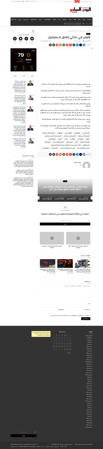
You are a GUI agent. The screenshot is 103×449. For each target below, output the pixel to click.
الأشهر (32, 76)
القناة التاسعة (51, 139)
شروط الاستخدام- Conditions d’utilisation (27, 446)
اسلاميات (54, 19)
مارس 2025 (89, 364)
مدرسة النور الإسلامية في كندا (67, 148)
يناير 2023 (89, 416)
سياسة (84, 19)
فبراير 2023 (89, 414)
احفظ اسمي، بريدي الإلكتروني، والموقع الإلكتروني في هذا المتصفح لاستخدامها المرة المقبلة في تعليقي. (69, 315)
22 (70, 346)
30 (67, 349)
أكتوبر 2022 (89, 422)
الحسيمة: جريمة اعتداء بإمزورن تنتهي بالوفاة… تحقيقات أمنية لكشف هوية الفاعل (65, 270)
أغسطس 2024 (88, 374)
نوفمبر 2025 (89, 355)
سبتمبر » (68, 352)
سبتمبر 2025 (89, 359)
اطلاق (87, 139)
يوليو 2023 (89, 403)
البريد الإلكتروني (87, 309)
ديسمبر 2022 (89, 418)
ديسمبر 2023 (89, 392)
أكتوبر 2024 (89, 370)
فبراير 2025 (89, 366)
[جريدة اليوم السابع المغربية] (79, 10)
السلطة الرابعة (47, 19)
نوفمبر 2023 (89, 394)
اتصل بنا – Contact (49, 446)
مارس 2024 (89, 385)
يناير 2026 (89, 350)
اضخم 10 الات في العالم (48, 133)
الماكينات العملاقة (84, 142)
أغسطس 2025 (88, 361)
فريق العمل (56, 446)
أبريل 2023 (89, 409)
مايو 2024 (89, 381)
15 (70, 343)
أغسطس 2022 (88, 427)
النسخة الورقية (33, 19)
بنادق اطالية (69, 142)
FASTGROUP (54, 444)
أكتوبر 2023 (89, 396)
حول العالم (47, 142)
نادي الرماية (54, 148)
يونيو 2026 (89, 340)
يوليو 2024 (89, 377)
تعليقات (15, 76)
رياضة (59, 19)
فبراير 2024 (89, 387)
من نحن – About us (41, 446)
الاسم (88, 303)
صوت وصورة (26, 19)
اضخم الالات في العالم (83, 136)
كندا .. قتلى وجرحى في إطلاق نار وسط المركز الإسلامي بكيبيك (65, 145)
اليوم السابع (86, 41)
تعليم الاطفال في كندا (58, 142)
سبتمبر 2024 (89, 372)
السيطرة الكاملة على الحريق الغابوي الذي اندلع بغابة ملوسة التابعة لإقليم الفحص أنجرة (47, 270)
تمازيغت (40, 19)
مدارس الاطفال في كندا (82, 148)
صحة (70, 19)
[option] (65, 188)
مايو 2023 (89, 407)
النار (76, 142)
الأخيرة (23, 76)
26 (59, 346)
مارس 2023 (89, 411)
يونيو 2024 (89, 379)
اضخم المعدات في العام (69, 136)
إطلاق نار (59, 133)
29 (70, 349)
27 (56, 346)
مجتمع (79, 19)
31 (64, 349)
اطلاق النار (80, 139)
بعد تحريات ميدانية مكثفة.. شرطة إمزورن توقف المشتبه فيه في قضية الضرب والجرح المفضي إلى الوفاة (82, 270)
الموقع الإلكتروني (61, 309)
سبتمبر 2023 (89, 398)
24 (64, 346)
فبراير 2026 (89, 348)
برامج (20, 19)
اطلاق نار (72, 139)
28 (53, 346)
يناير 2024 (89, 390)
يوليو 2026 (89, 337)
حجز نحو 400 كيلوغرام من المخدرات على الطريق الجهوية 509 (65, 188)
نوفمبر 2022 (89, 420)
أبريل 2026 (89, 344)
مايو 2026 (89, 342)
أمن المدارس (85, 133)
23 (67, 346)
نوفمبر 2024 (89, 368)
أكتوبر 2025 (89, 357)
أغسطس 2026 (88, 335)
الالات (65, 139)
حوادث (84, 30)
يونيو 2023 (89, 405)
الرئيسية (89, 19)
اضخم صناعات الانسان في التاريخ (53, 136)
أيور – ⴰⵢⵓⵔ (13, 19)
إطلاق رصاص (68, 133)
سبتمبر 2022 (89, 424)
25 (62, 346)
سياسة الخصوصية (14, 446)
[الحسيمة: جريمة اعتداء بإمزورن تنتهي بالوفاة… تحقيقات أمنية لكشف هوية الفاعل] (65, 263)
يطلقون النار (45, 148)
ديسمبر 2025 (89, 353)
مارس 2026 (89, 346)
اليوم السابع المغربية (68, 444)
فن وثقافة (65, 19)
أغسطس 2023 (88, 401)
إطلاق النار (76, 133)
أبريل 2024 (89, 383)
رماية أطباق (85, 145)
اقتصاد (75, 19)
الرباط (59, 139)
